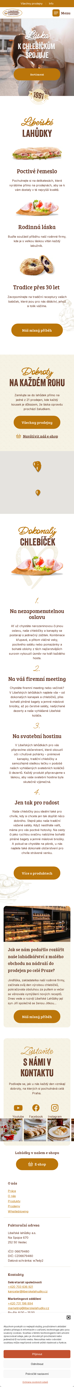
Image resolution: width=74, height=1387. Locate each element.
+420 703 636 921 (20, 1287)
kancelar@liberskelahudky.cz (28, 1291)
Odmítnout (37, 1363)
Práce (12, 1191)
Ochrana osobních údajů (35, 1382)
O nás (12, 1196)
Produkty (14, 1201)
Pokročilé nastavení (37, 1373)
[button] (68, 1317)
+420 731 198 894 (20, 1303)
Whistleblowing (18, 1211)
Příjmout (37, 1354)
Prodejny (14, 1206)
